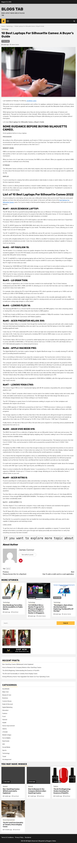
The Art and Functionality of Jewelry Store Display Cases (19, 673)
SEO (3, 744)
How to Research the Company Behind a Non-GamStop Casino (21, 667)
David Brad (15, 612)
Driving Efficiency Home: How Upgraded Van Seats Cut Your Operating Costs (25, 676)
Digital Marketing (7, 707)
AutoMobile (5, 689)
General (4, 719)
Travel (4, 756)
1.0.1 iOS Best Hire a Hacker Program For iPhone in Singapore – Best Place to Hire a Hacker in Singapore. (36, 609)
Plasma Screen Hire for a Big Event (14, 573)
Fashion (4, 713)
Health (4, 722)
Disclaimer (28, 837)
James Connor (15, 44)
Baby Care (5, 692)
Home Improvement (8, 726)
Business (5, 698)
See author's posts (27, 554)
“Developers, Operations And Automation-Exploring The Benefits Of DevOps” (63, 608)
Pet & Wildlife (6, 738)
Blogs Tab (12, 9)
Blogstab (41, 841)
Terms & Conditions (7, 837)
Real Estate (5, 741)
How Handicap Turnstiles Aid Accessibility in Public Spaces (13, 607)
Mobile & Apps (6, 735)
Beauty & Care (6, 695)
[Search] (74, 21)
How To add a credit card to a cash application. (58, 573)
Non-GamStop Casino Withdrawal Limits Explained (17, 664)
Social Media (6, 747)
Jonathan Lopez (31, 101)
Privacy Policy (19, 837)
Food (4, 716)
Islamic (4, 729)
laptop (8, 568)
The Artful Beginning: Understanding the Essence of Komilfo (20, 670)
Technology (4, 29)
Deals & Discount (7, 704)
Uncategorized (6, 759)
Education (5, 710)
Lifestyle (5, 732)
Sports (4, 750)
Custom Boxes (7, 701)
